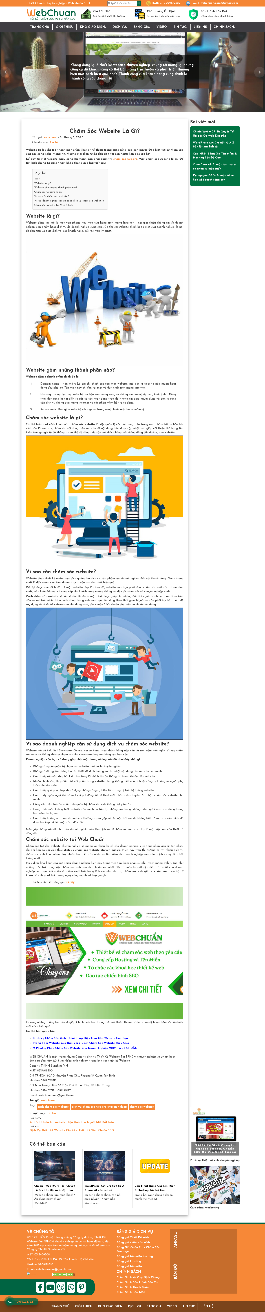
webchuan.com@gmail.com (219, 3)
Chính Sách (224, 27)
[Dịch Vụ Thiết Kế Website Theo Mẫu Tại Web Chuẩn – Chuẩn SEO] (215, 1132)
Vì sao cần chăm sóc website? (51, 196)
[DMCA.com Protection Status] (63, 1274)
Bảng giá (141, 27)
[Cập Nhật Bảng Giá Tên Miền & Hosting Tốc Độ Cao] (154, 1166)
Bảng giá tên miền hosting (135, 1256)
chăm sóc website (125, 159)
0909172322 (172, 3)
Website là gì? (42, 183)
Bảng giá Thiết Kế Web (133, 1237)
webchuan (50, 137)
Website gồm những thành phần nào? (55, 187)
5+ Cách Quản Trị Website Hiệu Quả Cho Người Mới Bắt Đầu (72, 1122)
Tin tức (179, 27)
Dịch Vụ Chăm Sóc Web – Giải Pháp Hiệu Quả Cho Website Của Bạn (80, 1038)
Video (161, 27)
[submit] (139, 3)
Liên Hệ (200, 27)
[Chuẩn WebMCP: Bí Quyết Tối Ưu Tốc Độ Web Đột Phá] (54, 1166)
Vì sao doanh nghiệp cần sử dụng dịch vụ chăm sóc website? (69, 201)
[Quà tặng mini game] (215, 1185)
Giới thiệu (64, 27)
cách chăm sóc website (53, 1106)
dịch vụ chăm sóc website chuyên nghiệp (99, 1106)
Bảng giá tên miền (129, 1266)
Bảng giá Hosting (129, 1261)
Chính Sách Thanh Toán (133, 1287)
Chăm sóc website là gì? (48, 192)
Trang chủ (39, 27)
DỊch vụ (119, 27)
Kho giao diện (92, 27)
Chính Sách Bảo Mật (131, 1292)
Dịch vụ (134, 1306)
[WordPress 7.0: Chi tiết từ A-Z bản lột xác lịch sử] (104, 1166)
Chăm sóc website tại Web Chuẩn (53, 205)
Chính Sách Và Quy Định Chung (138, 1277)
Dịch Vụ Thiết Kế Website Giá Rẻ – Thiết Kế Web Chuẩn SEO (72, 1130)
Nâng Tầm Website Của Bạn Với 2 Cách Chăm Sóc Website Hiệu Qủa (81, 1043)
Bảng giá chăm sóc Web (133, 1242)
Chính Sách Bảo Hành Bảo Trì (137, 1282)
